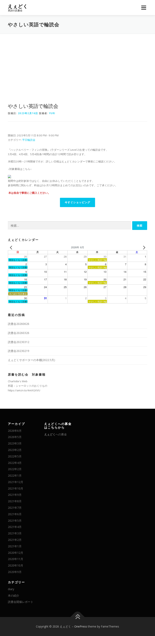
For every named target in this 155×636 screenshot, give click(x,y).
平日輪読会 (28, 140)
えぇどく (18, 6)
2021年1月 (15, 546)
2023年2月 (15, 450)
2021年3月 (15, 533)
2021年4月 (15, 527)
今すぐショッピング (77, 202)
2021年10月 (15, 488)
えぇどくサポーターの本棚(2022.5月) (31, 360)
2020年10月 (15, 565)
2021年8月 (15, 501)
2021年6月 (15, 514)
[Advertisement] (77, 64)
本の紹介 (13, 595)
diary (11, 589)
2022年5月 (15, 456)
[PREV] (12, 247)
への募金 (55, 434)
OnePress (80, 626)
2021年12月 (15, 482)
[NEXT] (143, 247)
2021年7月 (15, 508)
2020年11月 (15, 559)
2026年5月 (15, 437)
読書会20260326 (18, 333)
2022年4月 (15, 463)
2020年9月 (15, 572)
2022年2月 (15, 469)
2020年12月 (15, 553)
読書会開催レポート (20, 602)
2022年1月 (15, 475)
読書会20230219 (18, 351)
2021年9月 (15, 495)
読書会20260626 (18, 324)
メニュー (143, 7)
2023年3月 (15, 443)
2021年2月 (15, 540)
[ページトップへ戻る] (77, 617)
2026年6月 (15, 431)
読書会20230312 (18, 342)
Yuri (52, 113)
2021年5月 (15, 520)
